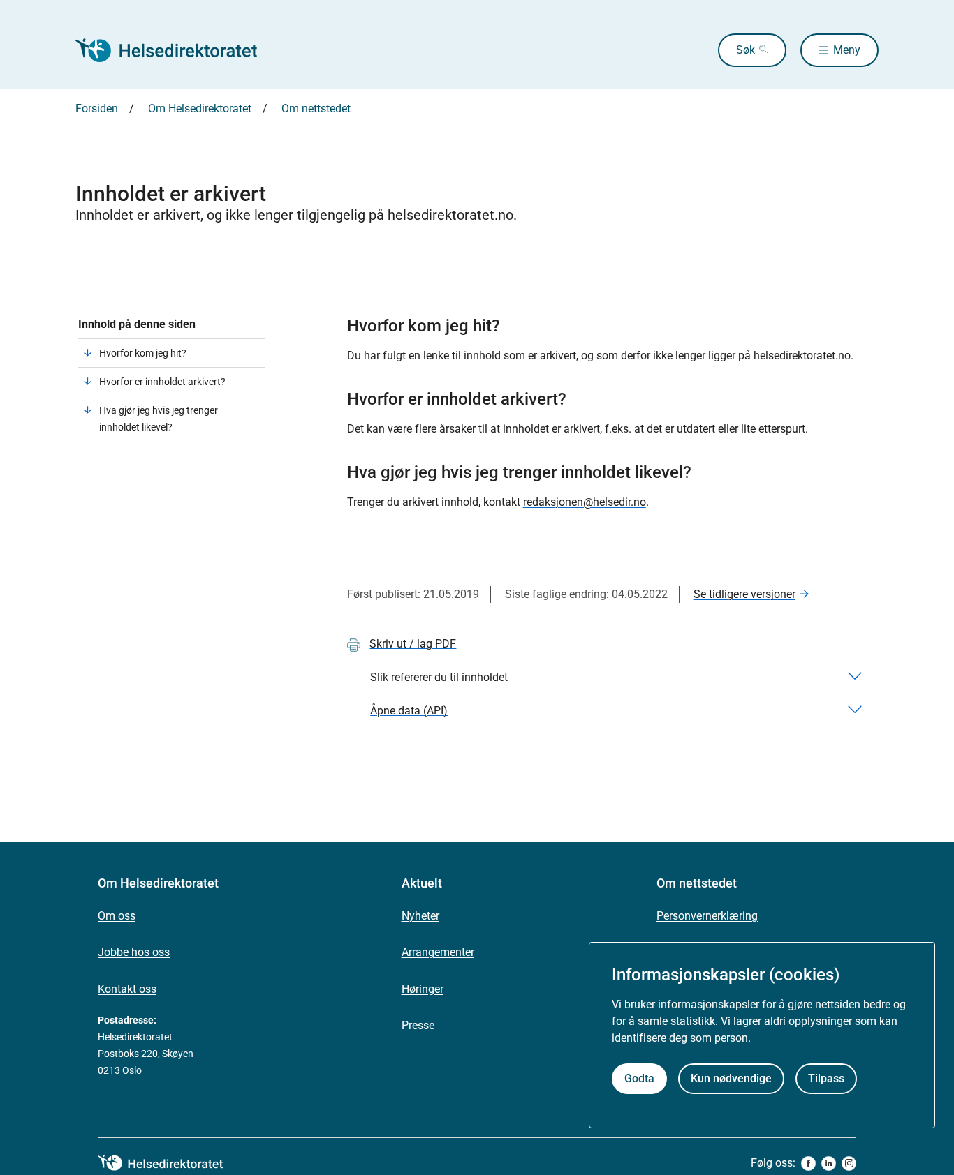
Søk (745, 50)
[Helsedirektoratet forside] (176, 50)
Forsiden (96, 108)
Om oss (116, 915)
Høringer (422, 989)
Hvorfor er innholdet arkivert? (162, 381)
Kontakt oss (127, 989)
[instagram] (849, 1163)
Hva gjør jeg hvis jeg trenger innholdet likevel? (158, 419)
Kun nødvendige (731, 1078)
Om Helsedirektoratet (199, 108)
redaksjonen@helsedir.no (584, 502)
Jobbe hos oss (134, 952)
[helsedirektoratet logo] (170, 1163)
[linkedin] (828, 1163)
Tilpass (826, 1078)
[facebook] (808, 1163)
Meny (846, 50)
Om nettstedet (316, 108)
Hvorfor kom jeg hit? (142, 353)
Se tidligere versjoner (744, 594)
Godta (639, 1078)
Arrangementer (438, 952)
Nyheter (420, 915)
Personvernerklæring (707, 915)
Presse (418, 1025)
